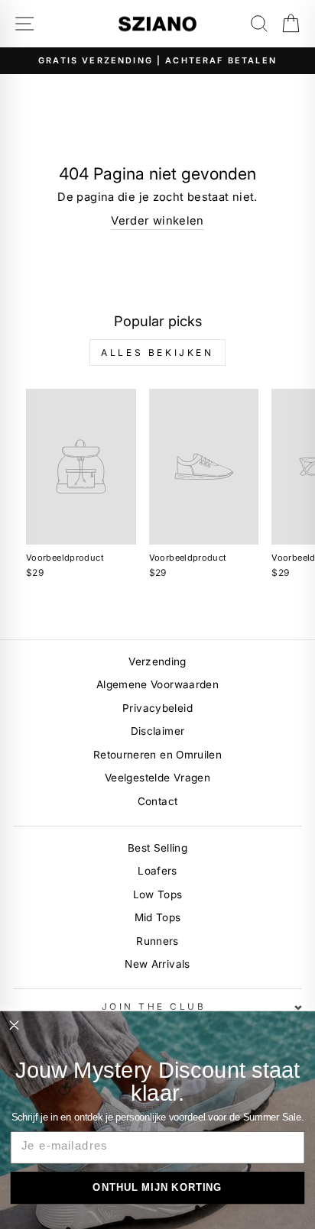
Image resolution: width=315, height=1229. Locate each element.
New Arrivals (157, 964)
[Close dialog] (14, 1025)
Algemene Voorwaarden (157, 684)
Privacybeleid (157, 708)
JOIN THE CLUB (154, 1006)
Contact (158, 801)
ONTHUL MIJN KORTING (157, 1187)
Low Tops (158, 894)
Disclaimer (158, 731)
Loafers (157, 871)
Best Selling (157, 848)
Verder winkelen (157, 221)
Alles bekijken (157, 352)
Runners (157, 941)
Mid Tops (158, 917)
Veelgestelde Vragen (157, 777)
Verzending (157, 661)
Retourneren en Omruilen (157, 755)
